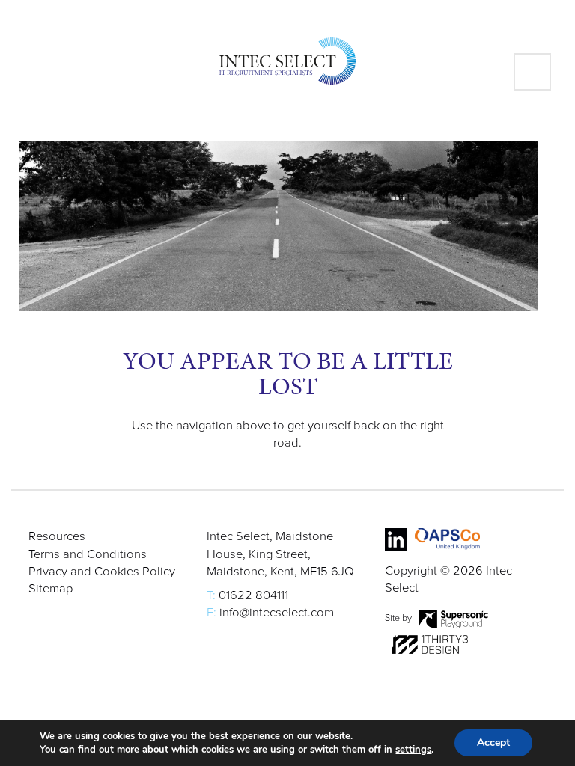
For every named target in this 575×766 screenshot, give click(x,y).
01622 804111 (253, 595)
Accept (493, 742)
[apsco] (447, 539)
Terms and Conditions (87, 554)
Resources (56, 536)
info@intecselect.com (276, 612)
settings (413, 749)
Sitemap (50, 588)
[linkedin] (396, 539)
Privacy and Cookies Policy (101, 571)
